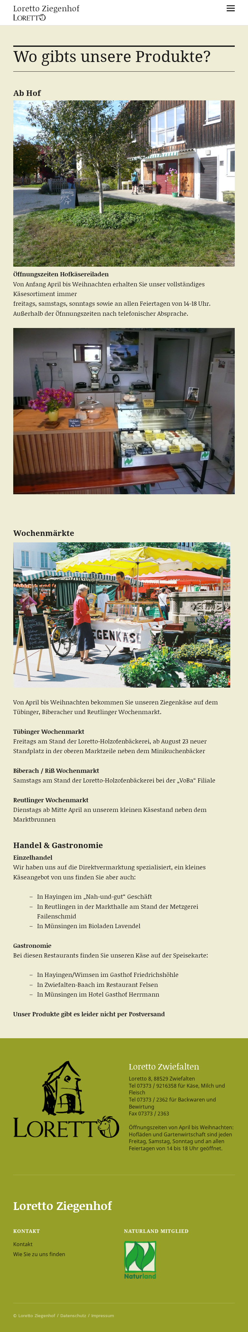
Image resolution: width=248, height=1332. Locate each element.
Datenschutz (73, 1315)
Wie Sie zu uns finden (39, 1254)
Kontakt (23, 1244)
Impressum (102, 1315)
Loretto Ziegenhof (46, 8)
